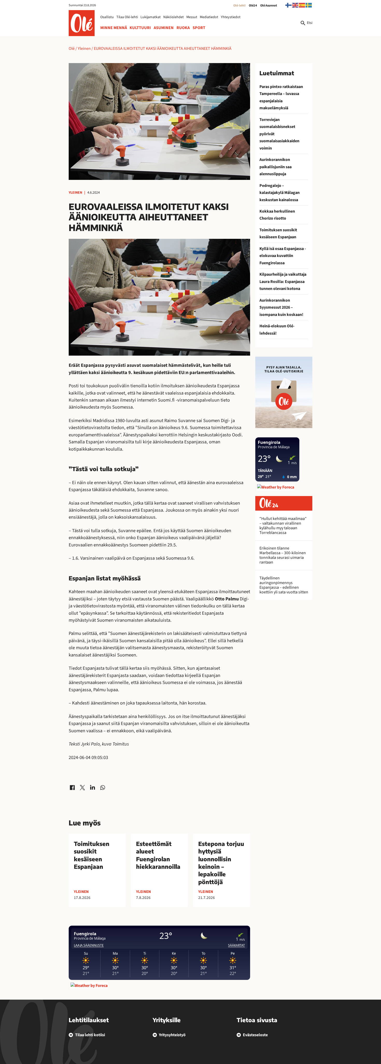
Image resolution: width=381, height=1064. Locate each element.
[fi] (288, 5)
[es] (302, 5)
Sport (199, 28)
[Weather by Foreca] (89, 985)
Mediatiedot (209, 17)
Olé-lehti (239, 5)
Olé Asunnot (268, 5)
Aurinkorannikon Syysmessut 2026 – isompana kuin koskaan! (281, 307)
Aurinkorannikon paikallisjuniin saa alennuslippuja (275, 167)
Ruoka (183, 28)
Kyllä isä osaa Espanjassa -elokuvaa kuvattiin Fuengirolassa (282, 256)
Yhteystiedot (231, 17)
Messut (191, 17)
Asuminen (164, 28)
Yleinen (84, 48)
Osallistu (107, 17)
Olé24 (253, 5)
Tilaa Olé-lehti (127, 17)
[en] (295, 5)
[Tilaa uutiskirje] (283, 392)
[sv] (309, 5)
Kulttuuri (140, 28)
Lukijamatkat (150, 17)
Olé (72, 48)
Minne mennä (113, 28)
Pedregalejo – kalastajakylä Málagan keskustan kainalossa (279, 193)
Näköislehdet (173, 17)
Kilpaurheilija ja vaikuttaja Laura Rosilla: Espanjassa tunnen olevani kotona (282, 282)
